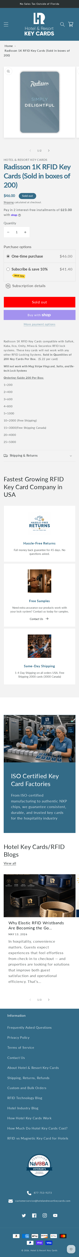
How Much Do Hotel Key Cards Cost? (37, 1128)
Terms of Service (20, 1047)
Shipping (9, 202)
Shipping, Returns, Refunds (28, 1078)
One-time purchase (27, 256)
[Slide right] (49, 151)
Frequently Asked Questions (29, 1027)
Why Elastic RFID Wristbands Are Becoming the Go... (36, 925)
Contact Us (36, 618)
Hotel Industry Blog (22, 1108)
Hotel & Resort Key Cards (44, 1250)
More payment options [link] (39, 324)
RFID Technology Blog (24, 1098)
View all (10, 863)
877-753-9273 (43, 1192)
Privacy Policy (18, 1037)
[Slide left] (30, 151)
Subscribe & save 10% (30, 272)
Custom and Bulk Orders (26, 1088)
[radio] (8, 256)
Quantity (10, 223)
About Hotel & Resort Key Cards (33, 1068)
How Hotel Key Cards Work (29, 1118)
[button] (6, 24)
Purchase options (17, 247)
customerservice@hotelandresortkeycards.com (42, 1200)
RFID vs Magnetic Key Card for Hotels (37, 1138)
